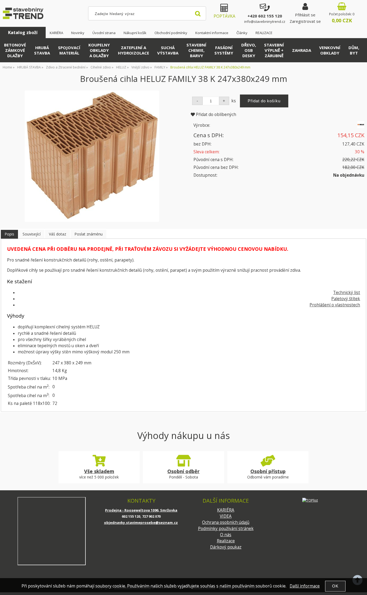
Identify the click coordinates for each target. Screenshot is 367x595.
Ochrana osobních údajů (225, 522)
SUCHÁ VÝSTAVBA (167, 50)
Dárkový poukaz (226, 547)
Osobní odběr (183, 471)
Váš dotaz (57, 234)
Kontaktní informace (211, 32)
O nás (225, 535)
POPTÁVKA (224, 16)
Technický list (346, 292)
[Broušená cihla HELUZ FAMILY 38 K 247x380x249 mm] (92, 156)
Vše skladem (99, 471)
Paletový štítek (345, 299)
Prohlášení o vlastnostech (335, 305)
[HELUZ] (360, 126)
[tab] (9, 234)
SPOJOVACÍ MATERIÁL (69, 50)
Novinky (77, 32)
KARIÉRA (56, 32)
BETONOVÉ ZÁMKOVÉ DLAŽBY (15, 50)
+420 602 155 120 (264, 16)
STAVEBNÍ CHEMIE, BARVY (196, 50)
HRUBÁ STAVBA (42, 50)
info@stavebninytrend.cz (264, 21)
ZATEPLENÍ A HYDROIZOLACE (133, 50)
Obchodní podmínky (170, 32)
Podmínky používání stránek (226, 528)
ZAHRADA (301, 50)
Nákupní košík (135, 32)
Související (32, 234)
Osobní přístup (268, 471)
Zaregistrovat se (305, 21)
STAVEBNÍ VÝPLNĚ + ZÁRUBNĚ (274, 50)
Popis (9, 234)
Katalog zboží (23, 32)
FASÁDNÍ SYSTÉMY (223, 50)
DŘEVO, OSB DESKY (248, 50)
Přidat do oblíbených (215, 114)
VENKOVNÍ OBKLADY (329, 50)
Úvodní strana (104, 32)
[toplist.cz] (310, 500)
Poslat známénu (88, 234)
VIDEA (226, 516)
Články (241, 32)
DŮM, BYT (353, 50)
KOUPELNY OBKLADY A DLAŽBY (99, 50)
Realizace (226, 541)
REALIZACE (264, 32)
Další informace (305, 586)
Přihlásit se (305, 14)
